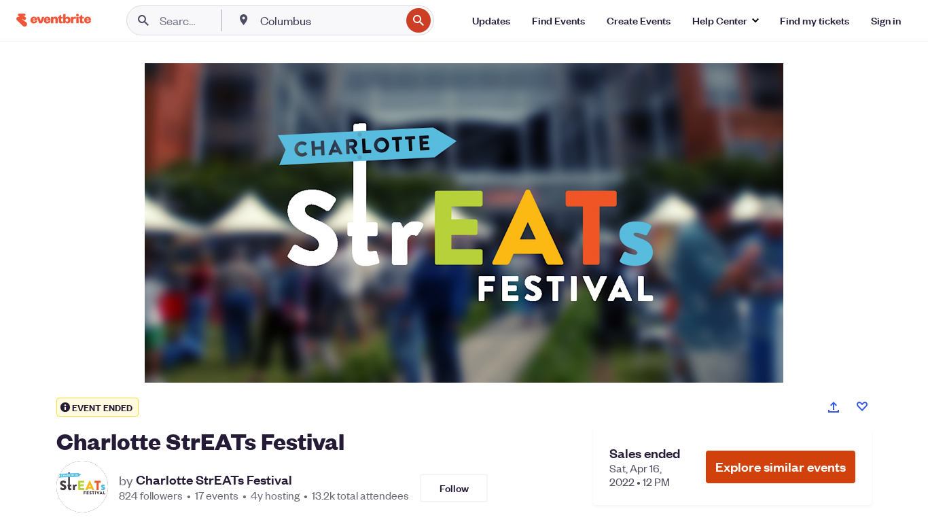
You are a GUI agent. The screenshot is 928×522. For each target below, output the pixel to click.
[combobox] (329, 20)
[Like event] (862, 406)
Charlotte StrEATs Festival (214, 480)
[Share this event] (833, 407)
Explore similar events (780, 466)
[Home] (53, 20)
